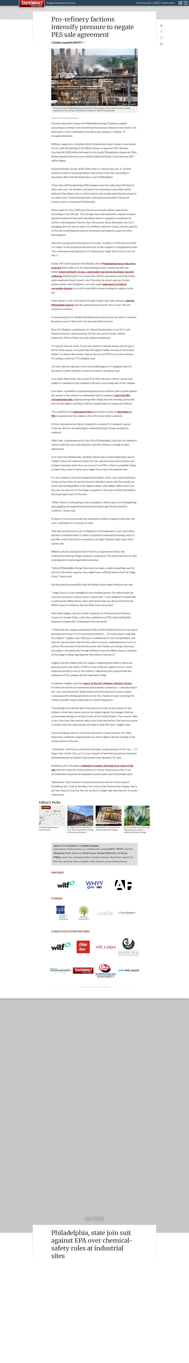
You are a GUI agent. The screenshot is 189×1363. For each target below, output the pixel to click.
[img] (52, 815)
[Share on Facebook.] (161, 32)
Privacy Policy (102, 987)
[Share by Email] (161, 38)
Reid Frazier (89, 853)
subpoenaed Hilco (82, 411)
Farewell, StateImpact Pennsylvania (48, 828)
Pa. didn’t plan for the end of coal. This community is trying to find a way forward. (80, 829)
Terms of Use (86, 987)
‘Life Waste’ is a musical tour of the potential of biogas (108, 828)
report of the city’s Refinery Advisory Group (107, 683)
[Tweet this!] (161, 26)
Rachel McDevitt (106, 853)
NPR (157, 3)
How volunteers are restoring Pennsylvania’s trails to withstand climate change (137, 829)
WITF (112, 848)
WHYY (120, 848)
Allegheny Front (62, 853)
